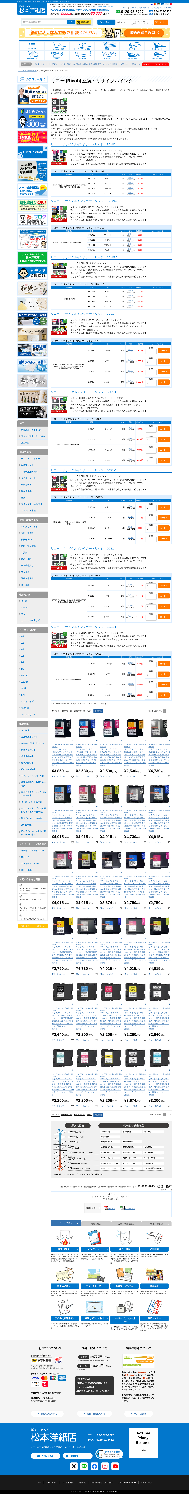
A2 (22, 643)
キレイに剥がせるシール (32, 743)
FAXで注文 (168, 8)
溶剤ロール (136, 64)
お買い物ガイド (144, 8)
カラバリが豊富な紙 (30, 620)
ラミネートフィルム (30, 863)
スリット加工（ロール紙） (33, 436)
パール (24, 607)
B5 (22, 669)
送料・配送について (95, 1414)
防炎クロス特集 (28, 750)
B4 (22, 662)
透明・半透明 (27, 578)
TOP (39, 1483)
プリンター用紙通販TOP (27, 71)
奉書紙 (114, 64)
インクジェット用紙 (57, 49)
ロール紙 (132, 49)
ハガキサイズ (27, 701)
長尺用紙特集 (27, 756)
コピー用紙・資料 (29, 472)
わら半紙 (107, 58)
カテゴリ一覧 (32, 48)
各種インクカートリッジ (32, 850)
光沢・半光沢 (27, 533)
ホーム (125, 8)
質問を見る (25, 926)
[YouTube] (115, 1464)
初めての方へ (51, 1483)
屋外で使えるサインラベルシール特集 (33, 794)
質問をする (40, 926)
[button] (170, 711)
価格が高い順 (79, 711)
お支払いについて (48, 1414)
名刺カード (26, 485)
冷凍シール (71, 64)
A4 (22, 656)
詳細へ (130, 178)
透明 (90, 64)
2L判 (23, 688)
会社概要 (133, 8)
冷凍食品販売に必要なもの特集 (33, 784)
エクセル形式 (130, 1209)
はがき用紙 (26, 491)
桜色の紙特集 (27, 763)
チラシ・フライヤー (30, 458)
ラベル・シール (157, 49)
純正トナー (26, 857)
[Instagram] (105, 1464)
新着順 (89, 711)
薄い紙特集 (26, 825)
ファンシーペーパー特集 (32, 776)
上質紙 (24, 552)
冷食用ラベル (132, 58)
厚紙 (23, 497)
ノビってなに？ (28, 714)
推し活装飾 (53, 64)
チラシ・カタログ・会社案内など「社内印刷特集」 (33, 810)
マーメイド (107, 64)
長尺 (99, 64)
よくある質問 (156, 8)
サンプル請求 (140, 1414)
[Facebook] (94, 1464)
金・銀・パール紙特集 (31, 802)
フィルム (25, 572)
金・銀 (24, 601)
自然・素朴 (26, 559)
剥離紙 (85, 64)
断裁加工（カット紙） (31, 430)
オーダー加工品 (32, 58)
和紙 (95, 64)
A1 (22, 636)
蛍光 (23, 614)
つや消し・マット (29, 526)
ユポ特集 (25, 730)
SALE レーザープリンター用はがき (155, 64)
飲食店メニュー (124, 64)
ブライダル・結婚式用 (31, 504)
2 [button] (167, 711)
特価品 (57, 58)
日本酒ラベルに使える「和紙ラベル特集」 (33, 833)
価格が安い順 (66, 711)
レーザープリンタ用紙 (82, 49)
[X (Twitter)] (74, 1464)
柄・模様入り (27, 565)
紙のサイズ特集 (28, 769)
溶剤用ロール (157, 58)
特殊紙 (107, 49)
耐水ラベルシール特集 (31, 818)
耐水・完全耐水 (28, 546)
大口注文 (82, 1483)
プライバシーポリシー (127, 1483)
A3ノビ (24, 682)
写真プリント (27, 465)
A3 (22, 649)
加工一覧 (25, 443)
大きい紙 (25, 708)
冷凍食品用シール (29, 737)
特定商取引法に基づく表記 (101, 1483)
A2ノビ (24, 675)
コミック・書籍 (28, 510)
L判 (23, 695)
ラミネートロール (41, 64)
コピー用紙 (26, 870)
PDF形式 (111, 1209)
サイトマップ (146, 1483)
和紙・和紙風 (82, 58)
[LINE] (84, 1464)
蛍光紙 (78, 64)
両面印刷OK (27, 539)
